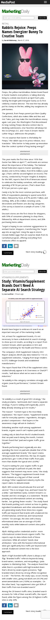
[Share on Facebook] (4, 246)
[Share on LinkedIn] (10, 246)
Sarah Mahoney (10, 40)
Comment (8, 253)
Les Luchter (9, 294)
